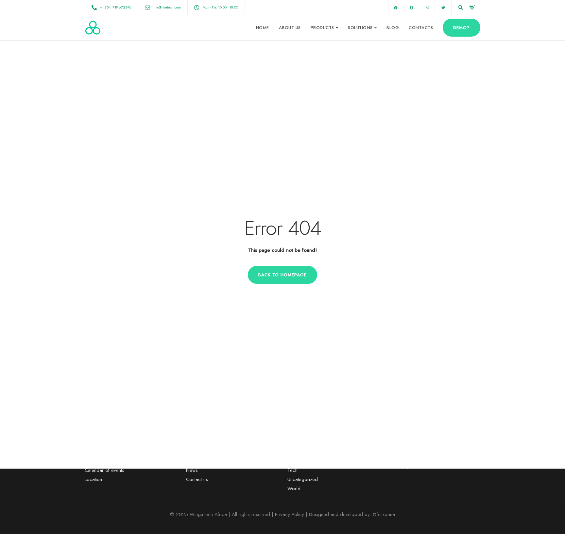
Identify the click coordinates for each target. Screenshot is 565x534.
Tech (292, 470)
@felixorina (384, 514)
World (293, 488)
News (192, 470)
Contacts (421, 28)
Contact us (197, 479)
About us (290, 28)
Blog (392, 28)
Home (262, 28)
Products (322, 28)
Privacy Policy (289, 514)
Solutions (360, 28)
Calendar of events (104, 470)
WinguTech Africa (208, 514)
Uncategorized (302, 479)
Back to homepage (282, 275)
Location (93, 479)
